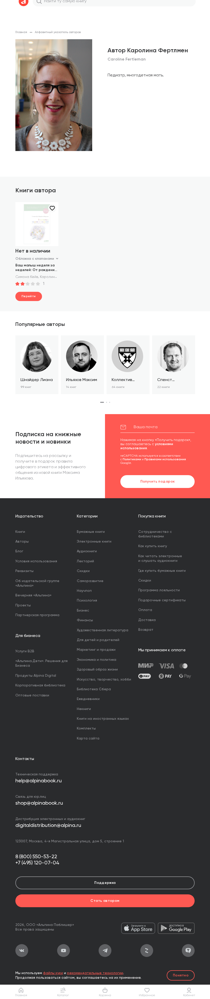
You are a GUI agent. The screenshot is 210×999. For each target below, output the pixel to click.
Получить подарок (157, 481)
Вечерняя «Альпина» (33, 595)
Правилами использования (165, 459)
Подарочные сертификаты (162, 600)
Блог (19, 551)
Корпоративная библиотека (40, 685)
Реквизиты (24, 571)
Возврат (145, 630)
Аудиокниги (87, 551)
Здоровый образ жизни (97, 669)
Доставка (147, 620)
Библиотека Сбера (94, 689)
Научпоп (84, 591)
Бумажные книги (91, 532)
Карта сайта (88, 738)
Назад (15, 369)
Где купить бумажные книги (162, 571)
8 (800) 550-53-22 (36, 857)
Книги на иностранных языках (103, 719)
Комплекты (86, 728)
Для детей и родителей (98, 640)
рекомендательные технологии (95, 973)
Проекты (23, 605)
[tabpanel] (37, 364)
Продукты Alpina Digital (35, 675)
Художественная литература (102, 630)
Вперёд (194, 369)
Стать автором (104, 901)
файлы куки (53, 973)
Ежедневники (88, 699)
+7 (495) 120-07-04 (37, 863)
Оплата (145, 610)
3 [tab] (109, 402)
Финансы (85, 620)
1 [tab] (102, 402)
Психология (87, 600)
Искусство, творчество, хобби (104, 679)
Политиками (132, 459)
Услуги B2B (24, 651)
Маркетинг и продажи (96, 650)
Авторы (22, 541)
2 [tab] (106, 402)
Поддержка (105, 883)
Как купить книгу (152, 546)
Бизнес (83, 610)
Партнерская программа (37, 615)
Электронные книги (94, 541)
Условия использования (36, 561)
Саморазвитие (90, 581)
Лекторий (85, 561)
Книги (20, 532)
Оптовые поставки (32, 695)
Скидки (83, 571)
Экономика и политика (96, 660)
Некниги (84, 709)
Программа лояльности (159, 590)
